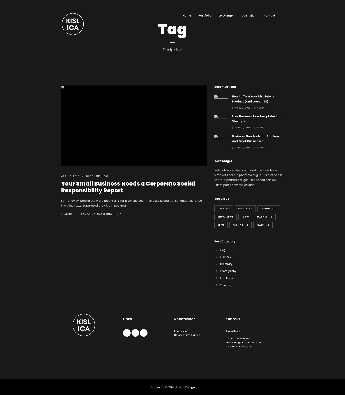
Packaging (241, 224)
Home (187, 15)
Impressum (181, 331)
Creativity (226, 264)
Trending (225, 285)
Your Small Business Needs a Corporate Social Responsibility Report (128, 187)
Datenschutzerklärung (187, 335)
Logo (245, 216)
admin (68, 214)
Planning (263, 224)
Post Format (227, 278)
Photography (228, 271)
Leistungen (226, 15)
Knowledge (225, 216)
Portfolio (204, 15)
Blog (90, 176)
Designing (88, 214)
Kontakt (269, 15)
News (221, 224)
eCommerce (269, 208)
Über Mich (249, 15)
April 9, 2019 (242, 107)
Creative (223, 208)
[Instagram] (135, 333)
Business (102, 176)
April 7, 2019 (70, 176)
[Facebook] (127, 333)
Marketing (104, 214)
